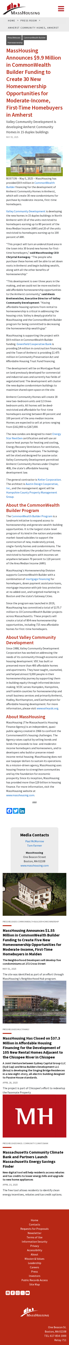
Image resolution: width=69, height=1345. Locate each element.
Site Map (34, 1284)
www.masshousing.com (20, 795)
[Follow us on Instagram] (17, 1292)
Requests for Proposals (34, 1228)
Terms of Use (34, 1237)
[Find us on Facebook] (12, 1292)
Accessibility (34, 1250)
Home (34, 1220)
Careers (34, 1267)
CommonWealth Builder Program (32, 516)
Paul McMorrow (34, 841)
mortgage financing (38, 579)
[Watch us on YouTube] (27, 1292)
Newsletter (34, 1233)
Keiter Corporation (49, 479)
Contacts (34, 1224)
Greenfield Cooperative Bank (34, 344)
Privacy (34, 1246)
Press (34, 1271)
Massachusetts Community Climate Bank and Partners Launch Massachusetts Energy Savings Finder (33, 1159)
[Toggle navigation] (61, 8)
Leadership (34, 1263)
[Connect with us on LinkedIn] (7, 1292)
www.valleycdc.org (47, 708)
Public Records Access (34, 1280)
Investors (34, 1276)
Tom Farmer (34, 845)
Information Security (34, 1241)
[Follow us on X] (22, 1292)
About (34, 1254)
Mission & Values (34, 1258)
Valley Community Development (25, 211)
